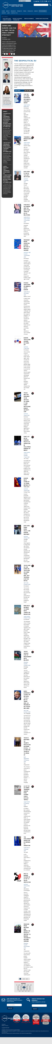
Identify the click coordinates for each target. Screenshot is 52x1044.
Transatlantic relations (42, 18)
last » (27, 978)
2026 (19, 984)
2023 (28, 984)
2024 (25, 984)
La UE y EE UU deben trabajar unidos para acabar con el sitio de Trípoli (27, 792)
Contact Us (14, 13)
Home (3, 11)
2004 (24, 989)
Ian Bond (4, 37)
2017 (30, 986)
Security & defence (17, 18)
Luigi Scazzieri (27, 105)
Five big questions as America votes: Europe (27, 286)
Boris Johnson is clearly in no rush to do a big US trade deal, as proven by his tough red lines (27, 699)
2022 (31, 984)
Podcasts (30, 11)
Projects (19, 11)
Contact (4, 1024)
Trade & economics (29, 18)
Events (36, 11)
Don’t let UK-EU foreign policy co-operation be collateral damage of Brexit (27, 443)
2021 (18, 986)
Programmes (42, 11)
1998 (28, 991)
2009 (24, 988)
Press (24, 11)
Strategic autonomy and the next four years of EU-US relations (27, 210)
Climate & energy (7, 19)
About (8, 11)
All (16, 984)
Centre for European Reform (13, 5)
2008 (27, 988)
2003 (27, 989)
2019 (24, 986)
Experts (4, 13)
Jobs (8, 13)
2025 (22, 984)
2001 (20, 991)
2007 (30, 988)
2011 (18, 988)
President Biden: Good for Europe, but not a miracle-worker (27, 245)
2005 (21, 989)
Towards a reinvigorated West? (28, 138)
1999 (25, 991)
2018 (27, 986)
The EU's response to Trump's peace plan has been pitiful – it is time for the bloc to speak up (27, 746)
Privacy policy (5, 1025)
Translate (25, 2)
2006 (18, 989)
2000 (23, 991)
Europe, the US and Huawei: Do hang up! (27, 341)
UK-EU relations (7, 18)
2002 (30, 989)
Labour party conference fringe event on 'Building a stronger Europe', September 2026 (7, 147)
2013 (27, 987)
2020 (21, 986)
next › (24, 978)
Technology (16, 19)
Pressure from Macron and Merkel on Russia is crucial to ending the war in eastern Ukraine (27, 932)
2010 (21, 988)
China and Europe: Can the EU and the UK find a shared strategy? (9, 30)
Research (13, 11)
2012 (30, 987)
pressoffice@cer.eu (7, 104)
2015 (21, 987)
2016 (18, 987)
